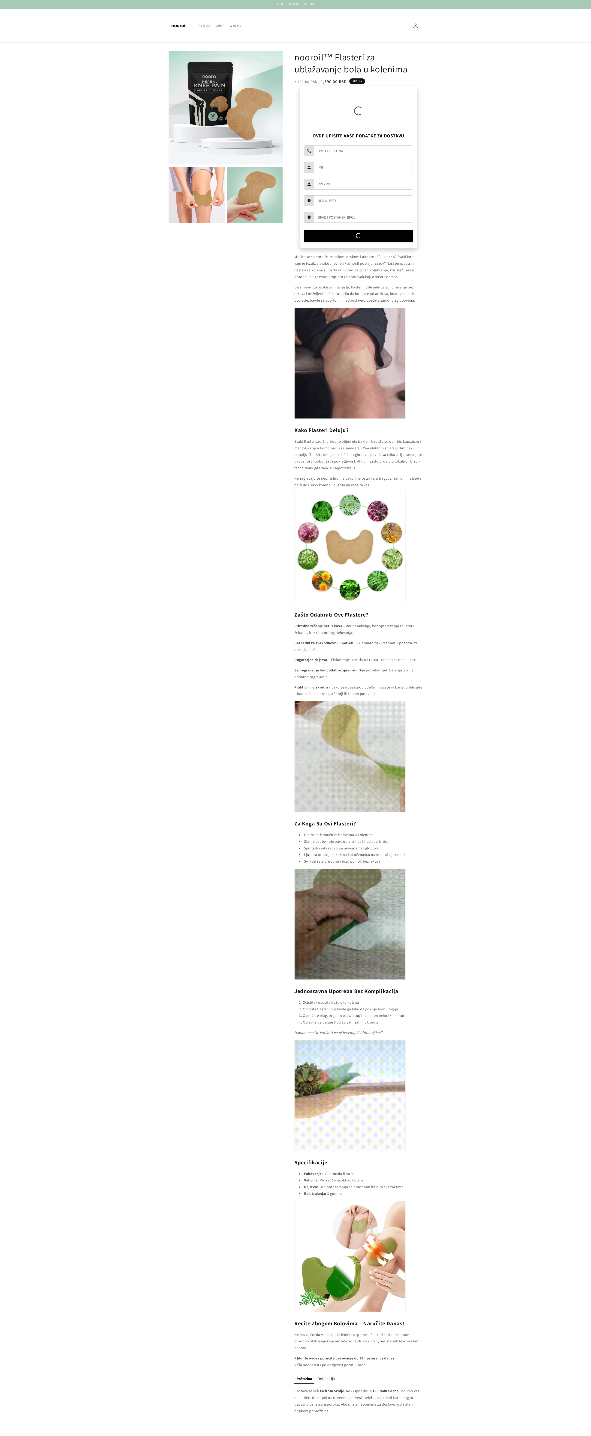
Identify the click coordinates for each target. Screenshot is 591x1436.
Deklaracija (326, 1378)
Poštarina (304, 1378)
